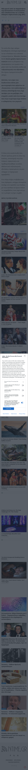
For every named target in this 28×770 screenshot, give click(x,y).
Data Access (14, 413)
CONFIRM (8, 408)
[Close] (25, 356)
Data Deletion (6, 413)
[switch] (22, 385)
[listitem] (14, 382)
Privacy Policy (22, 413)
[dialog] (14, 385)
